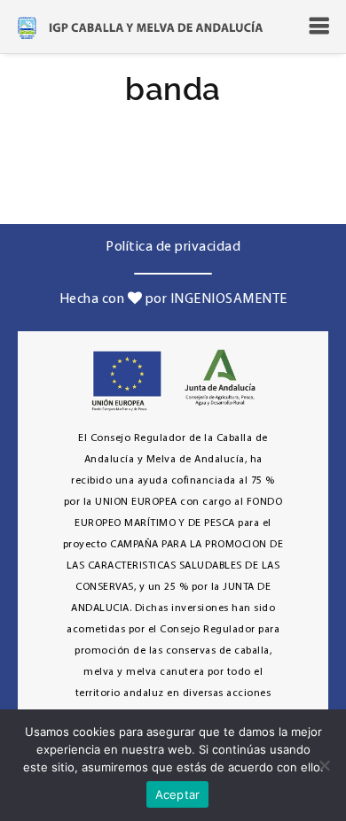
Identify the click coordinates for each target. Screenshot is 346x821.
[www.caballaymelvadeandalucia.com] (140, 26)
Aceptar (178, 794)
